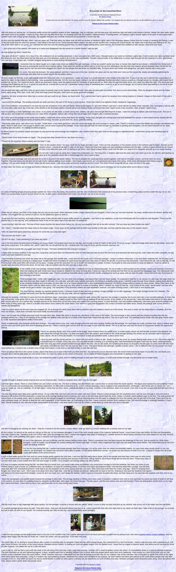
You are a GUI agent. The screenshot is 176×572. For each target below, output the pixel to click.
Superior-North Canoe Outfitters (152, 534)
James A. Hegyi (95, 564)
